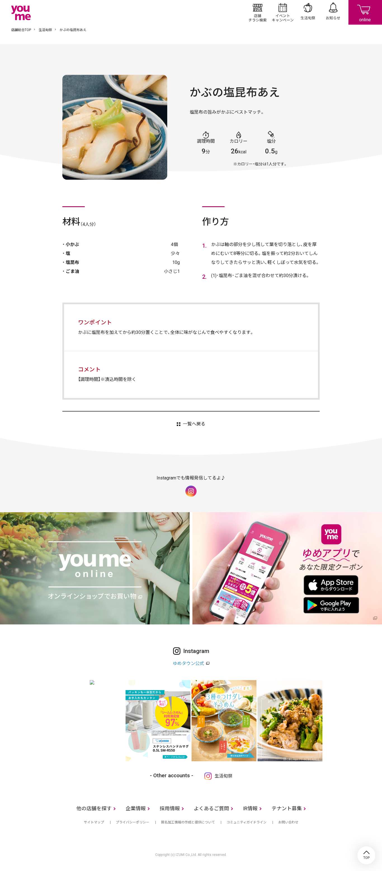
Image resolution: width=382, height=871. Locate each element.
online (365, 12)
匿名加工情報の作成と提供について (188, 822)
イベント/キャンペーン (282, 12)
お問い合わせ (288, 822)
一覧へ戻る (194, 424)
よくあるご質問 (211, 808)
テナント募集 (287, 808)
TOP (366, 855)
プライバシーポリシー (132, 822)
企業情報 (136, 808)
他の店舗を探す (94, 808)
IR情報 (250, 808)
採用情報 (170, 808)
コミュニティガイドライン (247, 822)
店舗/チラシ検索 (257, 12)
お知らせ (333, 12)
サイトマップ (94, 822)
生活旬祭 (307, 12)
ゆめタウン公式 (188, 663)
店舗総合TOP (21, 30)
